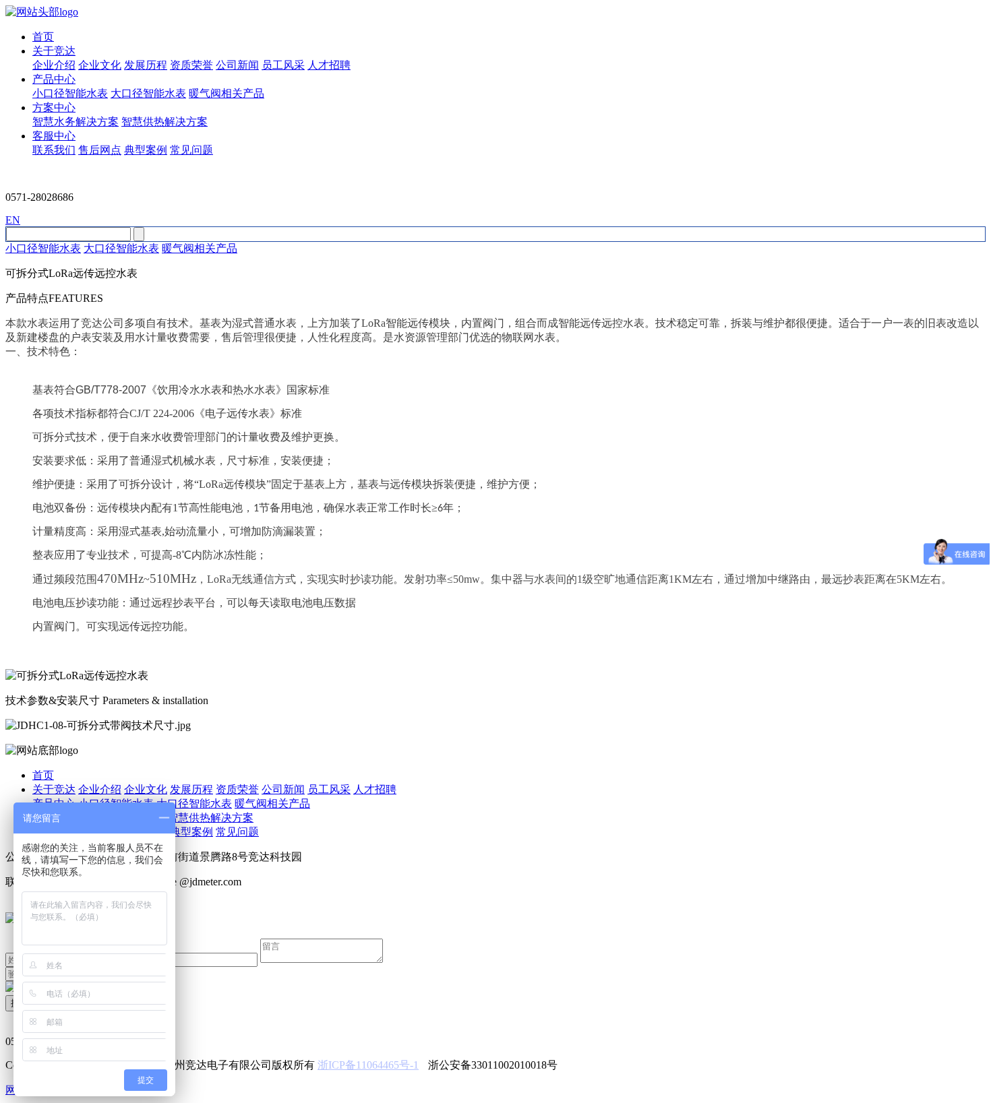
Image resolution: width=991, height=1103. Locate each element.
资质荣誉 (191, 65)
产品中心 (54, 79)
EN (12, 220)
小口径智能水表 (70, 93)
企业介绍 (54, 65)
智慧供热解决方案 (164, 121)
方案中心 (54, 107)
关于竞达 (54, 51)
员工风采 (283, 65)
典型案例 (145, 150)
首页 (43, 36)
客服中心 (54, 135)
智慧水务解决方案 (75, 121)
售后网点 (99, 150)
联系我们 (54, 150)
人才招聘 (329, 65)
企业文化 (99, 65)
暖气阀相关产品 (226, 93)
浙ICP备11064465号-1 (368, 1065)
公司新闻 (237, 65)
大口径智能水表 (148, 93)
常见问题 (191, 150)
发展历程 (145, 65)
